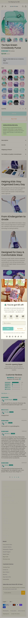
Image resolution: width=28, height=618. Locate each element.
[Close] (25, 281)
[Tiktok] (18, 336)
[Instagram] (7, 336)
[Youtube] (12, 336)
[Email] (21, 336)
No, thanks (20, 328)
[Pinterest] (15, 336)
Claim (8, 328)
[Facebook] (9, 336)
